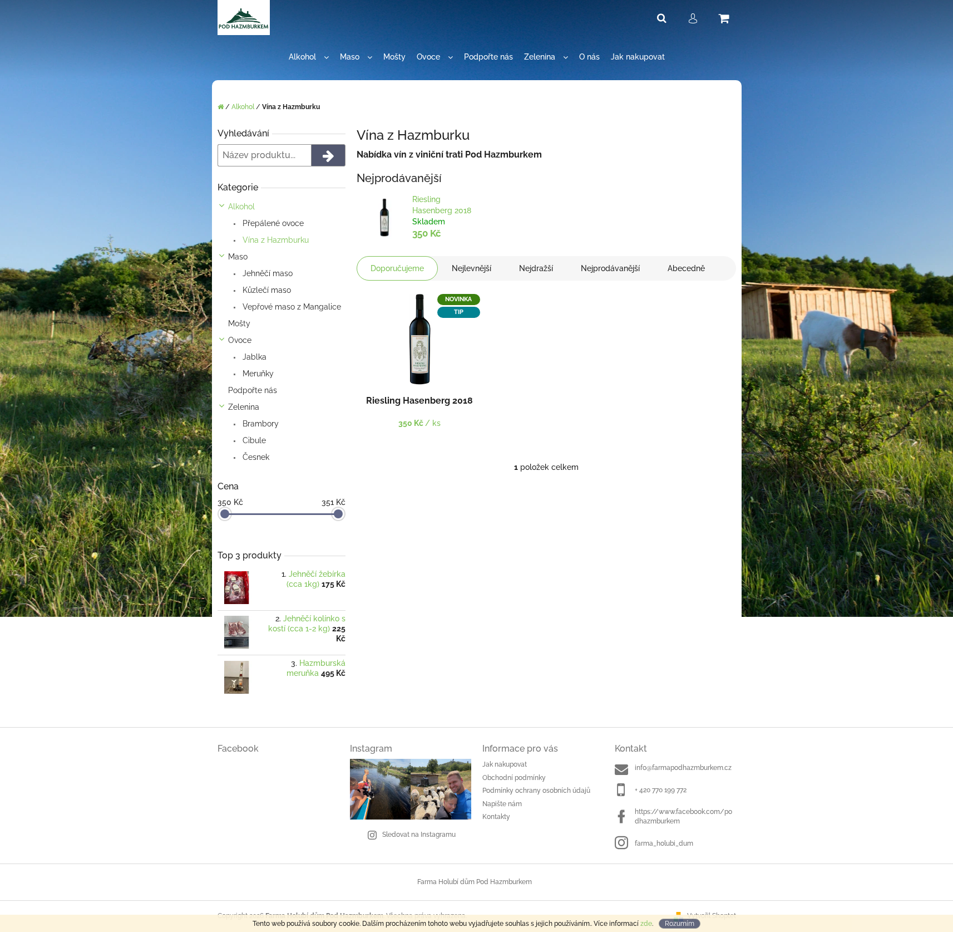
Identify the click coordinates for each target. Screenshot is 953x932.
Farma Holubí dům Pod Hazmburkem (474, 882)
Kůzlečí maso (265, 290)
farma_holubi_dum (664, 843)
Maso (238, 256)
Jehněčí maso (266, 273)
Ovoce (239, 340)
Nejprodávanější (610, 268)
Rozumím (679, 924)
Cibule (253, 440)
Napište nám (502, 804)
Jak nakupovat (504, 764)
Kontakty (496, 817)
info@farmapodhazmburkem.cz (683, 768)
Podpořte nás (252, 390)
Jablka (253, 356)
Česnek (254, 457)
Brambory (259, 423)
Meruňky (257, 373)
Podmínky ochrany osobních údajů (536, 790)
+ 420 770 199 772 (661, 790)
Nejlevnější (471, 268)
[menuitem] (308, 57)
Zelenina (243, 407)
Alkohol (241, 206)
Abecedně (686, 268)
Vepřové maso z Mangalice (290, 306)
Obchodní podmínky (514, 778)
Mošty (239, 323)
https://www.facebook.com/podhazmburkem (683, 816)
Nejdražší (536, 268)
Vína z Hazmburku (274, 240)
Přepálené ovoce (272, 223)
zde (646, 924)
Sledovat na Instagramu (419, 834)
